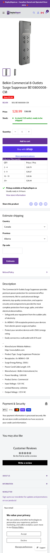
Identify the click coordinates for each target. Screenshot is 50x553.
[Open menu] (3, 13)
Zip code (6, 245)
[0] (46, 13)
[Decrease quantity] (15, 131)
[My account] (38, 13)
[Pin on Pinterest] (36, 204)
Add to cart (25, 141)
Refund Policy (8, 272)
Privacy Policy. (18, 527)
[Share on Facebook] (31, 204)
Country (6, 221)
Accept (24, 533)
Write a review (25, 462)
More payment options (25, 156)
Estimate (10, 260)
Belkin (5, 102)
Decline (24, 540)
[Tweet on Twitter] (41, 204)
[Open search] (34, 13)
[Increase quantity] (29, 131)
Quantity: (7, 131)
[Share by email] (45, 204)
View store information (16, 195)
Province (6, 233)
